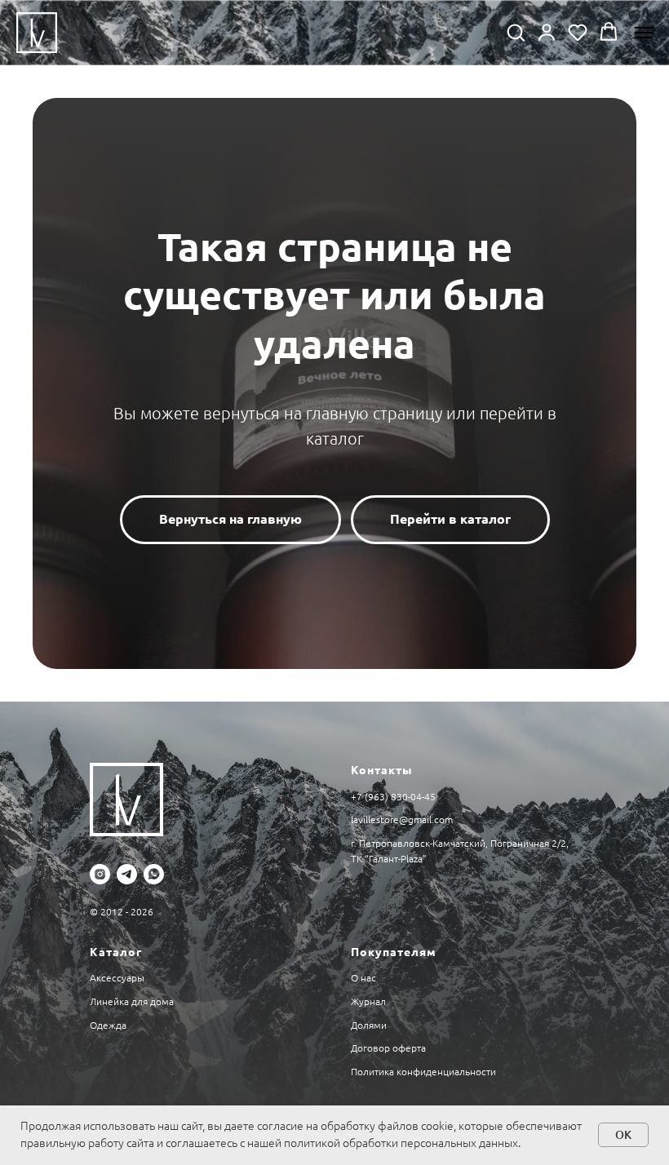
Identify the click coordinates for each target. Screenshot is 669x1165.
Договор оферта (388, 1048)
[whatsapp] (154, 874)
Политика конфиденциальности (423, 1071)
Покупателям (393, 952)
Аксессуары (117, 977)
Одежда (108, 1025)
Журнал (368, 1001)
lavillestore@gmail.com (402, 819)
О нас (363, 977)
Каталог (116, 952)
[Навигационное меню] (644, 32)
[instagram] (100, 874)
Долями (369, 1025)
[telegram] (127, 874)
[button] (515, 32)
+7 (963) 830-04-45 (393, 796)
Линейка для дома (132, 1001)
